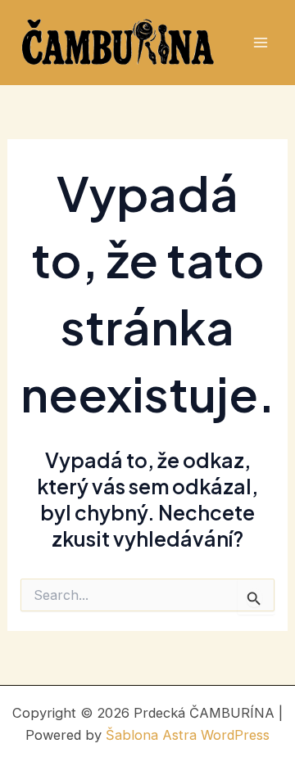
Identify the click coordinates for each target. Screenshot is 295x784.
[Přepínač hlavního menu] (260, 43)
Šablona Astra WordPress (188, 735)
